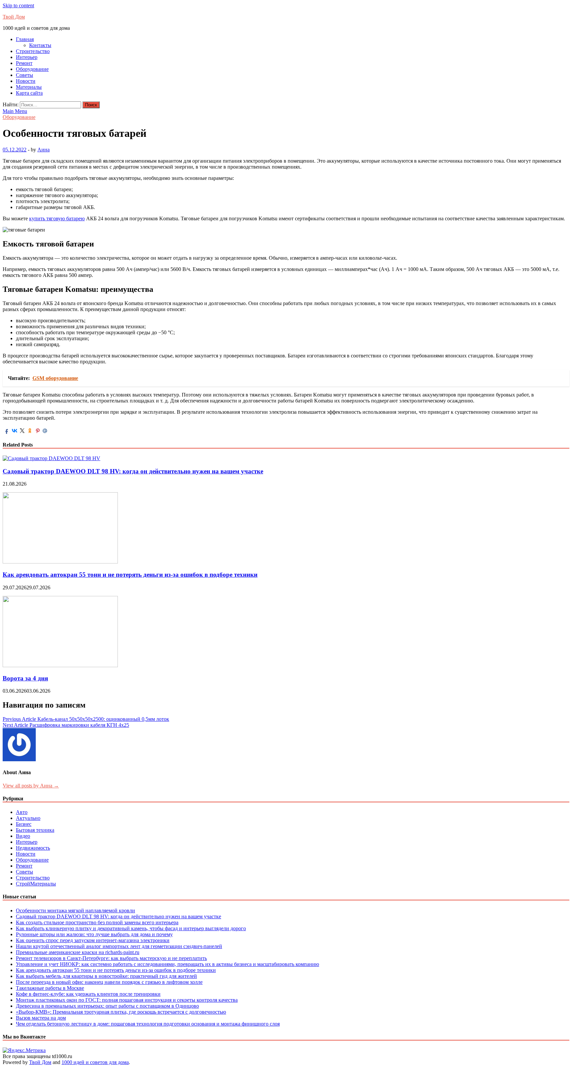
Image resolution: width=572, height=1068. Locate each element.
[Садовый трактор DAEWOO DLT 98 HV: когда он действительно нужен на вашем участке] (51, 458)
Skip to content (18, 5)
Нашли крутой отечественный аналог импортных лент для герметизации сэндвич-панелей (119, 946)
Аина (43, 149)
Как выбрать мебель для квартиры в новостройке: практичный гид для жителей (106, 976)
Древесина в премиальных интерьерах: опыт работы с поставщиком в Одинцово (107, 1006)
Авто (21, 812)
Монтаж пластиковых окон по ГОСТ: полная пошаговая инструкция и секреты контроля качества (127, 1000)
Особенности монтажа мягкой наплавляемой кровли (75, 910)
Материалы (29, 87)
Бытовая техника (35, 830)
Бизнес (23, 824)
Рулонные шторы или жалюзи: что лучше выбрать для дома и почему (94, 934)
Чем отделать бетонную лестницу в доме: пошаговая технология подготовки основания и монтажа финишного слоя (148, 1024)
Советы (24, 75)
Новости (25, 81)
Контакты (40, 45)
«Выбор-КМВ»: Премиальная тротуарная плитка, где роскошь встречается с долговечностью (121, 1012)
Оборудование (32, 69)
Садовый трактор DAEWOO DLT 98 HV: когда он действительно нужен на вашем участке (133, 471)
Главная (25, 39)
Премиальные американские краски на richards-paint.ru (77, 952)
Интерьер (26, 57)
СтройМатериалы (36, 883)
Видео (23, 836)
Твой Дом (14, 17)
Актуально (28, 818)
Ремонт (24, 63)
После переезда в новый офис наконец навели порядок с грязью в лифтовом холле (109, 982)
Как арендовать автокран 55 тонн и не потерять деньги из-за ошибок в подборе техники (130, 574)
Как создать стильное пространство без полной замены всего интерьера (97, 922)
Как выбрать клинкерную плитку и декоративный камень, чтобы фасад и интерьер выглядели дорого (131, 928)
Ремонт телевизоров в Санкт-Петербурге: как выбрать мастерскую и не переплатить (111, 958)
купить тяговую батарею (57, 218)
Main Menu (15, 111)
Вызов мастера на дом (41, 1018)
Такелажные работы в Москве (50, 988)
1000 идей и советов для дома (95, 1062)
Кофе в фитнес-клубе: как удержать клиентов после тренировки (88, 994)
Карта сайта (29, 93)
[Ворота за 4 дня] (60, 665)
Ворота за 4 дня (25, 678)
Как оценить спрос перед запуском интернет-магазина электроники (92, 940)
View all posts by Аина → (31, 785)
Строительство (33, 51)
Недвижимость (33, 848)
